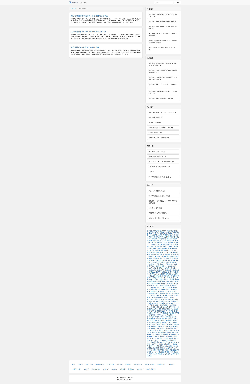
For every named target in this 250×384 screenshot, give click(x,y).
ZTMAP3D (172, 307)
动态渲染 (152, 276)
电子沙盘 (152, 323)
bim (161, 297)
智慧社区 (128, 364)
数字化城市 (166, 344)
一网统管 (171, 280)
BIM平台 (162, 317)
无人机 (154, 338)
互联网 (170, 260)
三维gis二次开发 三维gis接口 (164, 324)
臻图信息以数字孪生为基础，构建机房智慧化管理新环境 (163, 27)
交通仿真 (165, 307)
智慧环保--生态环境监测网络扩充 (159, 213)
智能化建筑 (165, 282)
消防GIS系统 (164, 334)
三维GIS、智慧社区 (161, 272)
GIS (161, 237)
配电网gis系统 (155, 328)
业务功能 (164, 319)
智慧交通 (162, 233)
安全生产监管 (76, 369)
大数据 (160, 235)
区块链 (163, 262)
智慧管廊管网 (161, 364)
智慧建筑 (159, 243)
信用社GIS (158, 307)
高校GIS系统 (168, 326)
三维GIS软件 (169, 284)
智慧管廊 (154, 239)
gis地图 (157, 317)
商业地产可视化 (154, 293)
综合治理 (169, 252)
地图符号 (158, 323)
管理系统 (169, 239)
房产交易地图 (162, 332)
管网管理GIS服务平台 (157, 326)
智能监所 (162, 274)
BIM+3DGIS (169, 258)
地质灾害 (173, 301)
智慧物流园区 (166, 276)
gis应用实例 (169, 348)
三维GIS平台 (157, 340)
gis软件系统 (173, 330)
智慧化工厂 (140, 369)
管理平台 (158, 260)
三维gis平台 (166, 254)
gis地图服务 (168, 321)
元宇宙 (157, 252)
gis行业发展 (166, 354)
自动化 (166, 346)
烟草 (164, 245)
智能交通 (171, 248)
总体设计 (170, 319)
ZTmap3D (168, 291)
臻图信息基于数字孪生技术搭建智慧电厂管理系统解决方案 (163, 15)
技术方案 (83, 2)
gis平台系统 (152, 268)
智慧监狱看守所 (151, 369)
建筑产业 (152, 346)
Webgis (151, 317)
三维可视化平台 (155, 262)
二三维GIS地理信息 (166, 287)
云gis (162, 315)
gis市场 (162, 328)
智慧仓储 (152, 315)
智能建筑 (166, 250)
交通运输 (160, 344)
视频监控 (154, 332)
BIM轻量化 (160, 268)
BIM (162, 250)
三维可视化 (163, 231)
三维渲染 (154, 278)
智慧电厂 (166, 297)
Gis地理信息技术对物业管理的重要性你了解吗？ (162, 48)
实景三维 (152, 301)
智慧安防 (154, 235)
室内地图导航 (168, 264)
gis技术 (160, 245)
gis (173, 245)
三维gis (169, 246)
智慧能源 (157, 256)
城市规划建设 (160, 284)
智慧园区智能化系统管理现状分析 (159, 138)
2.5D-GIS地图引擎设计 (156, 208)
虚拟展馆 (162, 293)
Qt (175, 319)
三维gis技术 (168, 270)
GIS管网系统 (156, 334)
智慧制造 (158, 311)
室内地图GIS (100, 364)
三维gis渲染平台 (154, 287)
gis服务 (155, 354)
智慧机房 (164, 260)
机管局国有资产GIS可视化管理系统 (159, 167)
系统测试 (164, 323)
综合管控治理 (159, 264)
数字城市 (174, 342)
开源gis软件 (160, 350)
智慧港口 (154, 245)
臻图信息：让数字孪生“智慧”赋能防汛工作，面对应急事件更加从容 (163, 78)
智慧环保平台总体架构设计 (157, 151)
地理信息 (172, 235)
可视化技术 (152, 350)
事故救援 (158, 319)
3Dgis (151, 299)
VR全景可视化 (171, 278)
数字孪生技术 (167, 305)
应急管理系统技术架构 (155, 132)
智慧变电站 (169, 309)
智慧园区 (169, 233)
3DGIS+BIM (170, 241)
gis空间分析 (172, 338)
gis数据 (167, 268)
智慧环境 (168, 317)
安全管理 (171, 313)
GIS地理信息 (162, 239)
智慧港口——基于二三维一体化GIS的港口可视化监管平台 (163, 202)
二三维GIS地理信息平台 (160, 280)
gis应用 (154, 344)
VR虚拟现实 (170, 332)
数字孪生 (150, 231)
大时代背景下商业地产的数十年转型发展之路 (88, 31)
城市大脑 (170, 231)
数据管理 (152, 319)
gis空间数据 (160, 352)
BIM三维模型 (164, 313)
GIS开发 (153, 284)
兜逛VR (162, 291)
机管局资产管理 (154, 291)
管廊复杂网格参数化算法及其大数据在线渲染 (162, 112)
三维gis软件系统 (154, 342)
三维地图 (152, 307)
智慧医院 (158, 276)
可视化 (167, 350)
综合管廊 (164, 295)
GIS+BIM (166, 243)
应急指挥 (152, 241)
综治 (167, 289)
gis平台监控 (152, 330)
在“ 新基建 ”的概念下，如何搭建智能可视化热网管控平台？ (162, 34)
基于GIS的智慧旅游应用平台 (157, 156)
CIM (169, 342)
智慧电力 (159, 246)
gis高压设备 (163, 336)
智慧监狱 (152, 252)
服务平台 (153, 243)
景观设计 (162, 348)
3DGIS (174, 233)
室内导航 (156, 258)
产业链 (160, 354)
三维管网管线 (165, 256)
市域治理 (166, 235)
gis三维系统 (152, 270)
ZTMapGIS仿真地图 (155, 248)
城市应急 (172, 346)
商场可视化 (155, 274)
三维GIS (151, 172)
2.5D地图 (170, 311)
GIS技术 (164, 248)
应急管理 (157, 250)
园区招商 (164, 311)
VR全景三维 (110, 364)
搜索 (177, 2)
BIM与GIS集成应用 (163, 330)
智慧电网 (158, 241)
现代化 (159, 282)
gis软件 (173, 354)
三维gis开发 (160, 270)
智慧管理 (169, 245)
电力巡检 (152, 324)
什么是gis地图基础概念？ (156, 122)
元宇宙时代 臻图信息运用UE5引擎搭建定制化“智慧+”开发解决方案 (162, 64)
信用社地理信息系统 (159, 309)
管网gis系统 (172, 334)
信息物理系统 (159, 346)
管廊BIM (151, 311)
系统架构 (159, 338)
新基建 (157, 233)
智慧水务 (153, 246)
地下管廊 (154, 321)
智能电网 (174, 276)
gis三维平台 (163, 342)
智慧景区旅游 (138, 364)
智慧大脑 (157, 237)
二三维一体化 (162, 278)
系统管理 (156, 348)
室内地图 (172, 256)
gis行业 (151, 250)
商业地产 (152, 264)
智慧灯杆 (171, 272)
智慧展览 (158, 266)
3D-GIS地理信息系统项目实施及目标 (160, 177)
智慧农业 (174, 254)
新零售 (167, 352)
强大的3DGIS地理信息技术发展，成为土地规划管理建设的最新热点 (163, 41)
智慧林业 (168, 274)
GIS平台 (165, 338)
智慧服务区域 (159, 301)
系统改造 (161, 321)
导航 (171, 352)
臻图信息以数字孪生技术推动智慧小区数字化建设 (163, 85)
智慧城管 (114, 369)
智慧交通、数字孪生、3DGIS (161, 303)
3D (157, 285)
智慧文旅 (162, 258)
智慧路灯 (168, 293)
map (171, 282)
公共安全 (156, 336)
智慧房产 (152, 266)
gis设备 (167, 328)
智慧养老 (152, 260)
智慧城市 (156, 231)
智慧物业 (164, 266)
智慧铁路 (164, 299)
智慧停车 (153, 254)
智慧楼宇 (172, 243)
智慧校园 (159, 254)
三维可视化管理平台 (165, 285)
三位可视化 (171, 295)
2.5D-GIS (167, 301)
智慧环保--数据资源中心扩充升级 (159, 218)
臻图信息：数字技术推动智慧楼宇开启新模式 (162, 21)
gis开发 (154, 352)
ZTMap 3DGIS (155, 297)
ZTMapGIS (157, 299)
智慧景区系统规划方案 (155, 117)
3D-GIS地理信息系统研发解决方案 (159, 196)
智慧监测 (170, 299)
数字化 (151, 237)
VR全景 (163, 289)
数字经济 (170, 336)
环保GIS (158, 315)
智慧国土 (152, 272)
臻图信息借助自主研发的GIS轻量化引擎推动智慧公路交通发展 (163, 71)
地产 (150, 354)
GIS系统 (168, 262)
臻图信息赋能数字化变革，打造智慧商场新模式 (89, 15)
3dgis (164, 246)
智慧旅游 (172, 237)
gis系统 (164, 241)
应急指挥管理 (96, 369)
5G (150, 239)
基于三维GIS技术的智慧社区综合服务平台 (161, 162)
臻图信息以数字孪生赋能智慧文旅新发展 (161, 98)
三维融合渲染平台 (154, 289)
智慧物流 (166, 237)
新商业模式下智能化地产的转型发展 (85, 47)
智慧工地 (163, 252)
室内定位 (152, 295)
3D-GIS (170, 266)
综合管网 (158, 295)
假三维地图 (173, 350)
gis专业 (164, 340)
